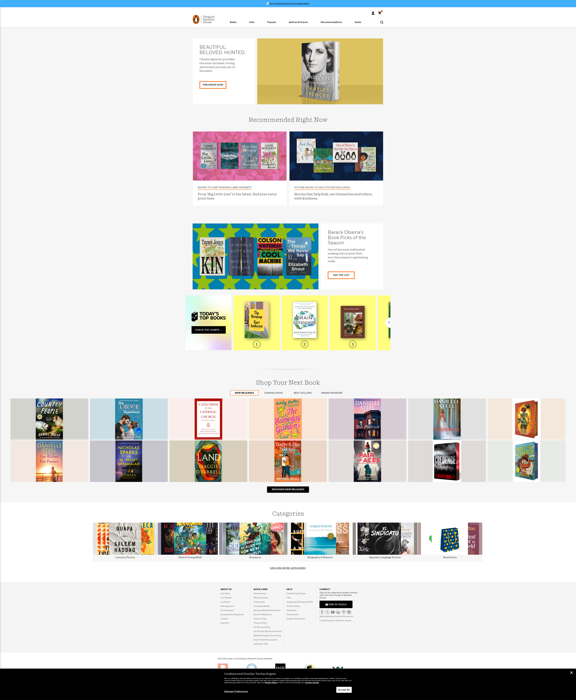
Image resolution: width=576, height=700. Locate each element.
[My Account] (373, 12)
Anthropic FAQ (261, 644)
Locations (225, 601)
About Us (226, 589)
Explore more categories (288, 568)
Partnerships (260, 593)
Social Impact (227, 610)
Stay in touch (337, 604)
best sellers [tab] (303, 393)
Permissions (292, 614)
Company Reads (262, 606)
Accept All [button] (344, 689)
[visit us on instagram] (349, 612)
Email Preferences (263, 614)
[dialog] (288, 684)
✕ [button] (571, 672)
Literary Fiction (125, 557)
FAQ (288, 597)
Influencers (259, 601)
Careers (224, 618)
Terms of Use (260, 618)
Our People (226, 597)
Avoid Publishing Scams (266, 639)
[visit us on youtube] (332, 612)
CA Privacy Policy (262, 627)
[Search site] (381, 22)
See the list (341, 275)
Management (227, 606)
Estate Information (295, 618)
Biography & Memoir (320, 557)
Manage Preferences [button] (236, 691)
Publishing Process (296, 593)
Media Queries (261, 597)
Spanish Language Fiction (385, 557)
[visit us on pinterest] (343, 612)
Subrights (291, 610)
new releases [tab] (244, 393)
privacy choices (312, 682)
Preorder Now (213, 84)
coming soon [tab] (273, 393)
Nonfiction (450, 557)
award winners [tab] (331, 393)
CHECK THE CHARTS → (208, 330)
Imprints (224, 623)
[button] (233, 22)
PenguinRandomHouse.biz (267, 610)
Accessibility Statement (232, 614)
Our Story (225, 593)
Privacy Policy (260, 623)
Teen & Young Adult (190, 557)
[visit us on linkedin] (338, 612)
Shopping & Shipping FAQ (299, 601)
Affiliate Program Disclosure (267, 635)
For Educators (293, 606)
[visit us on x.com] (327, 612)
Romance (255, 557)
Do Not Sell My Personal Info (268, 631)
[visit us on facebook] (322, 612)
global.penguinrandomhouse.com (336, 616)
